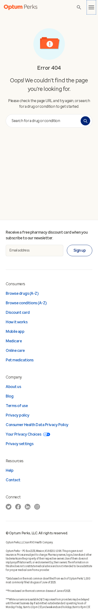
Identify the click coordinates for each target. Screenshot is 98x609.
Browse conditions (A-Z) (26, 303)
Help (9, 470)
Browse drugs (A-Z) (22, 293)
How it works (16, 322)
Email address (20, 250)
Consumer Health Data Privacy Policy (37, 424)
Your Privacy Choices (23, 434)
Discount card (18, 312)
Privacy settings (19, 444)
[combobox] (44, 121)
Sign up (80, 250)
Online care (15, 350)
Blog (9, 396)
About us (13, 386)
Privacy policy (17, 415)
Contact (13, 480)
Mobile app (15, 331)
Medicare (14, 341)
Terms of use (17, 405)
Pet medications (20, 360)
